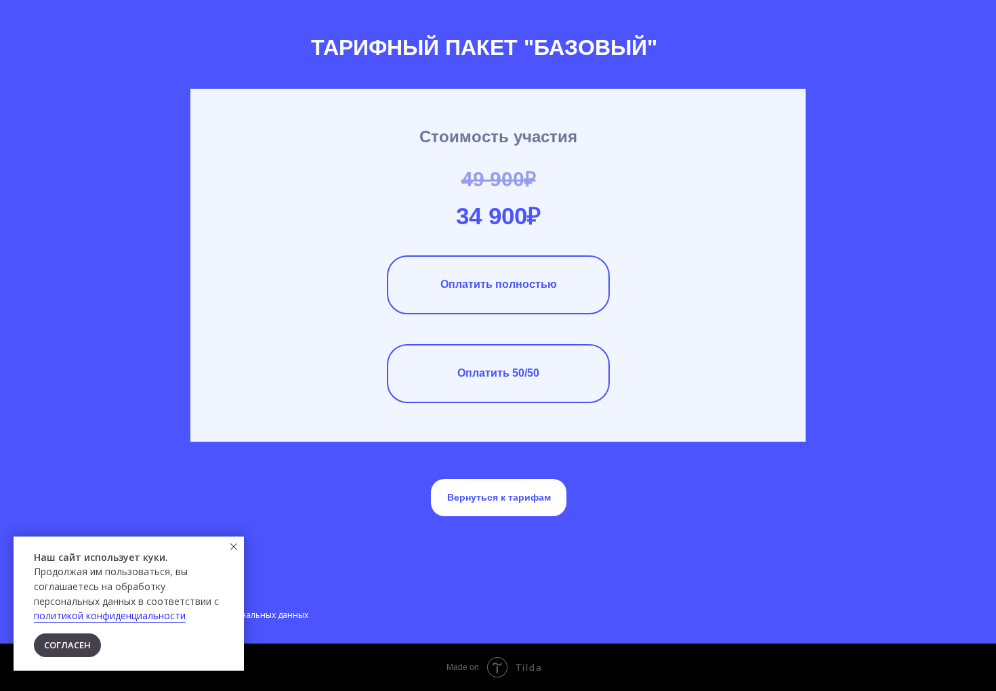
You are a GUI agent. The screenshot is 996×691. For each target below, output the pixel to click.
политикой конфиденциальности (110, 615)
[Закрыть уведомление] (234, 546)
